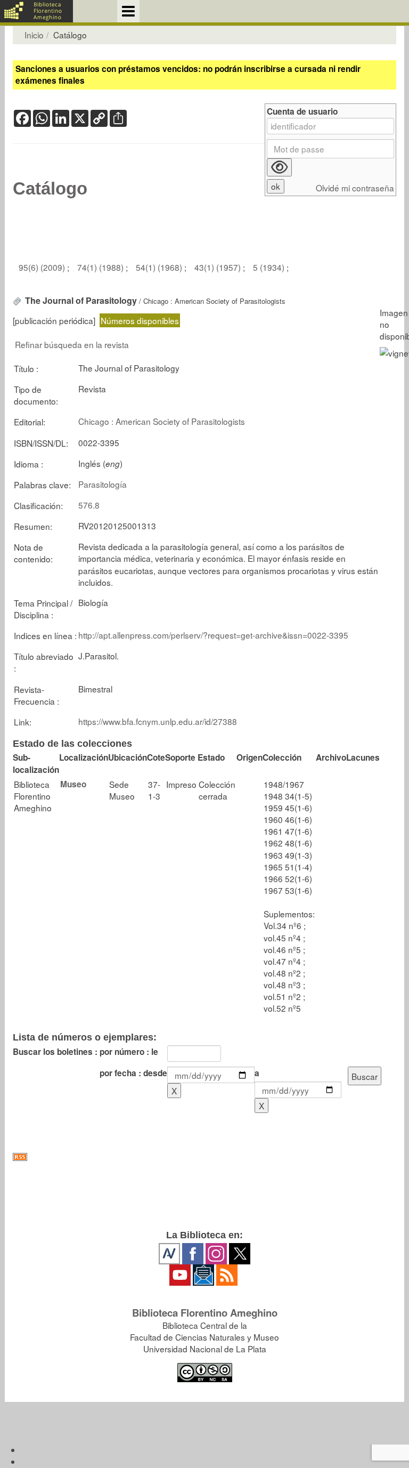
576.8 (89, 505)
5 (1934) (270, 267)
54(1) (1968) (160, 267)
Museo (73, 784)
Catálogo (50, 188)
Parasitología (102, 484)
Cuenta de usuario (302, 111)
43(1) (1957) (218, 267)
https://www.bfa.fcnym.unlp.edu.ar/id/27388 (157, 721)
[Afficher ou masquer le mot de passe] (279, 167)
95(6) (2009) (43, 267)
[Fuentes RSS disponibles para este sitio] (204, 1157)
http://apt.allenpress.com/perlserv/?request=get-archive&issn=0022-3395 (213, 635)
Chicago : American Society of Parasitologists (161, 421)
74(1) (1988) (101, 267)
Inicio (34, 35)
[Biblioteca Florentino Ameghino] (36, 11)
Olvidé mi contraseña (355, 187)
